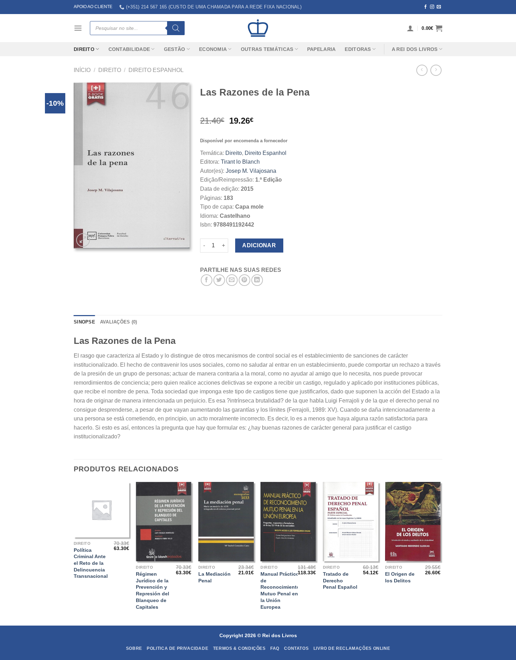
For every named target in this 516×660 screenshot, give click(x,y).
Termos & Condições (239, 648)
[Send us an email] (439, 7)
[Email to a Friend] (232, 280)
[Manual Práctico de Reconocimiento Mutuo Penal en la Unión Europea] (288, 521)
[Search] (176, 28)
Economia (213, 49)
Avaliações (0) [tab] (118, 322)
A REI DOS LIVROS (415, 49)
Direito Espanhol (156, 70)
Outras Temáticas (267, 49)
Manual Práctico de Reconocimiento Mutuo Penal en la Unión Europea (280, 590)
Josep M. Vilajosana (251, 171)
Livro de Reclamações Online (351, 648)
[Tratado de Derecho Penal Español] (350, 521)
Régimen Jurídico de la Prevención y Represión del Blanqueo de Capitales (152, 590)
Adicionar (259, 245)
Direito (84, 49)
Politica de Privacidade (177, 648)
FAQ (274, 648)
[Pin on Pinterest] (244, 280)
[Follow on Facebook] (425, 7)
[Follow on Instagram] (432, 7)
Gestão (174, 49)
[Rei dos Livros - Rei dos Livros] (258, 28)
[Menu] (78, 28)
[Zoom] (83, 240)
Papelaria (321, 49)
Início (82, 70)
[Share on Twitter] (219, 280)
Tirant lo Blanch (240, 162)
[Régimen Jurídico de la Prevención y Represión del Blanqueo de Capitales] (163, 521)
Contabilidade (129, 49)
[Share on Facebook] (206, 280)
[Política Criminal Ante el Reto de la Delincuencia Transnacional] (101, 509)
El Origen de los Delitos (400, 577)
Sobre (134, 648)
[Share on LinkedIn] (257, 280)
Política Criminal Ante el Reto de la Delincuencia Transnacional (91, 563)
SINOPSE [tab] (84, 322)
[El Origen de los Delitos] (413, 521)
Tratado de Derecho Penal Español (340, 580)
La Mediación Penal (214, 577)
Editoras (358, 49)
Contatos (296, 648)
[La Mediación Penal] (226, 521)
